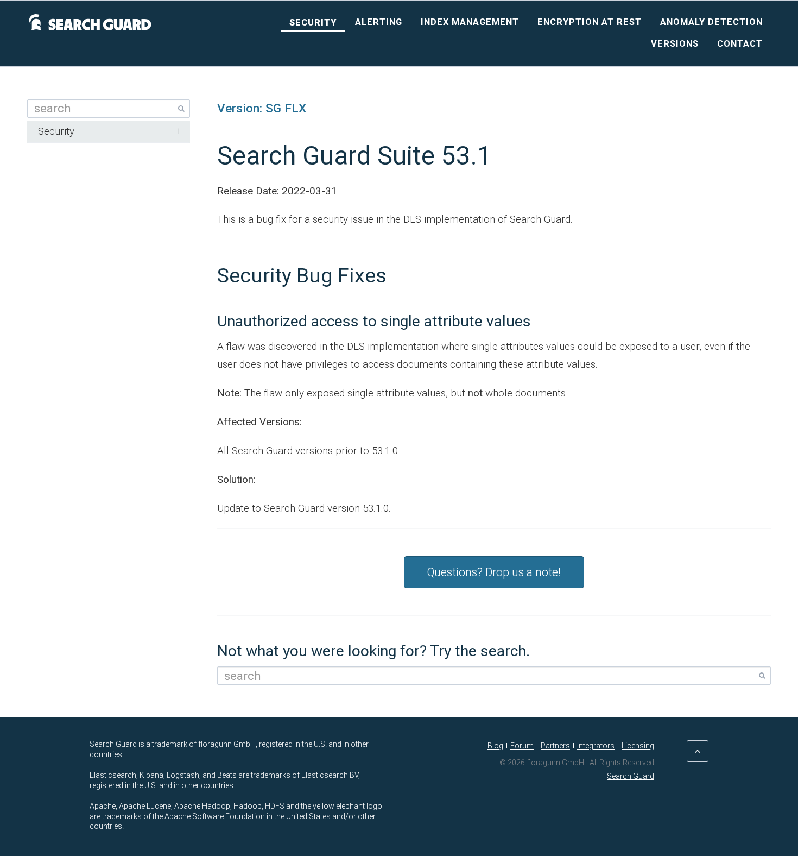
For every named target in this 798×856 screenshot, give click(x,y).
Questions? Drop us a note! (494, 572)
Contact (740, 44)
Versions (675, 44)
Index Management (470, 22)
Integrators (596, 745)
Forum (522, 745)
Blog (495, 745)
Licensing (638, 745)
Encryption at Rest (589, 22)
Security (313, 22)
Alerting (378, 22)
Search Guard (630, 776)
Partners (555, 745)
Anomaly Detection (711, 22)
